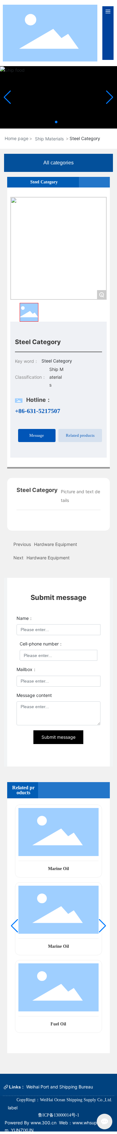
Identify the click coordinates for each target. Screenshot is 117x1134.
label (12, 1107)
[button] (56, 122)
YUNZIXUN (22, 1130)
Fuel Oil (58, 1024)
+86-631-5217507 (37, 410)
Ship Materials (49, 138)
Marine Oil (58, 868)
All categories (58, 162)
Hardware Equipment (48, 557)
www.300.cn (42, 1122)
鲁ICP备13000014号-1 (58, 1115)
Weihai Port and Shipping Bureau (59, 1086)
